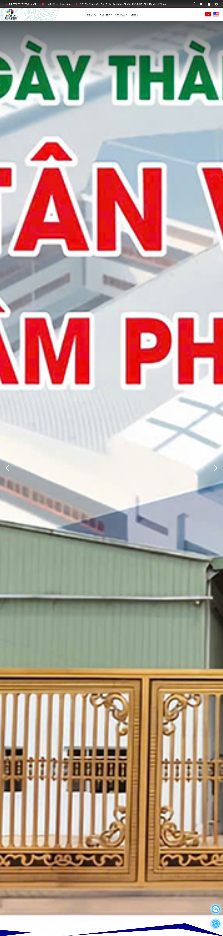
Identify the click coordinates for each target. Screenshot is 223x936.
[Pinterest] (216, 4)
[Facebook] (194, 4)
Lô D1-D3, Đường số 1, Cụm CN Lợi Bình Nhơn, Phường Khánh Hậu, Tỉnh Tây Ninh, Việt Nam (123, 4)
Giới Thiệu (105, 14)
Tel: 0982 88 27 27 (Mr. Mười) (22, 4)
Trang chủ (90, 14)
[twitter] (201, 4)
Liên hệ (134, 14)
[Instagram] (209, 4)
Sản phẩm (120, 14)
